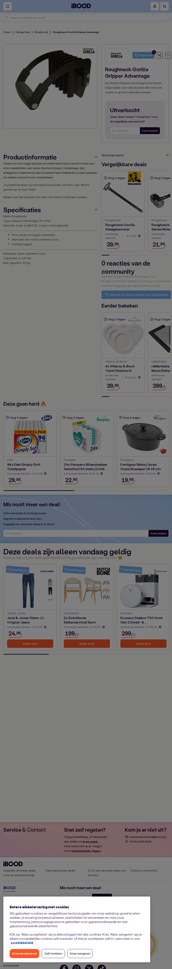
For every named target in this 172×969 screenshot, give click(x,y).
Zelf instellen (53, 953)
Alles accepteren (24, 953)
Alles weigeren (80, 953)
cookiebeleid (22, 942)
